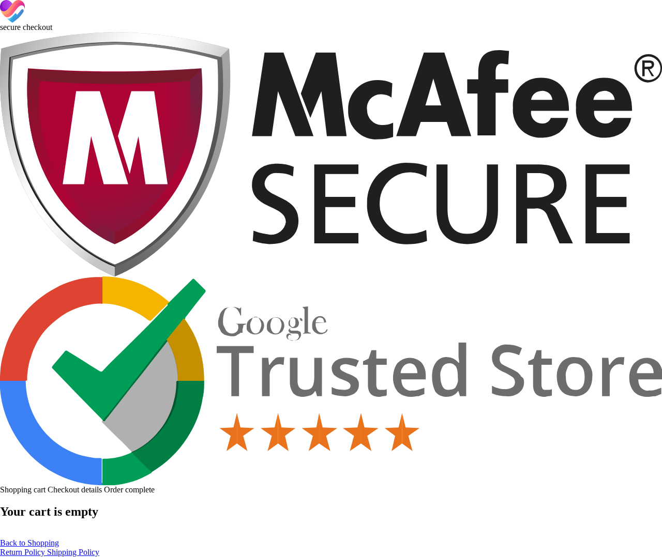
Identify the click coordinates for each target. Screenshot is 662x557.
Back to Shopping (29, 542)
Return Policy (23, 552)
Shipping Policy (73, 552)
